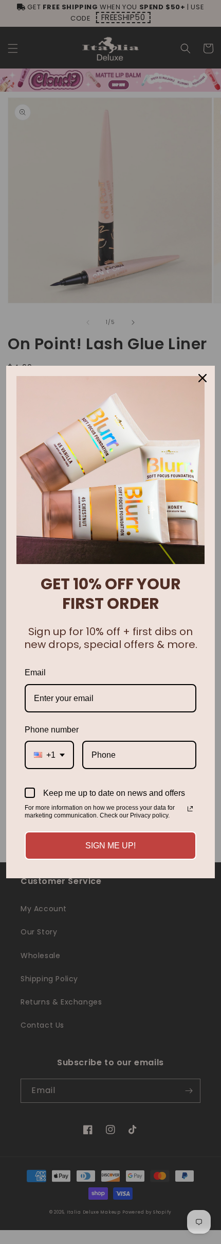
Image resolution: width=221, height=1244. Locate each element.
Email (35, 672)
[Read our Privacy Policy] (190, 809)
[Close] (202, 378)
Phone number (52, 729)
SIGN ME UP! (110, 845)
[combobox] (49, 755)
